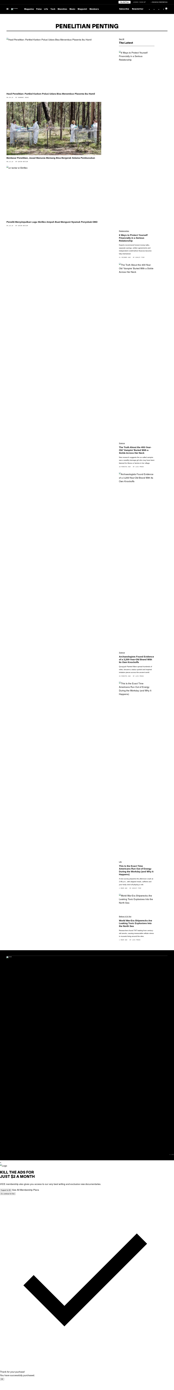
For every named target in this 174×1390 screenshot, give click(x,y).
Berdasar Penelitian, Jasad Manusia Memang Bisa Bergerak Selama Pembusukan (51, 158)
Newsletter (137, 9)
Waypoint (82, 9)
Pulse (39, 9)
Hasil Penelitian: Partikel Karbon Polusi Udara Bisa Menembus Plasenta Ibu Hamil (51, 94)
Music (72, 9)
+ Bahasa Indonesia (159, 2)
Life (46, 9)
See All (121, 39)
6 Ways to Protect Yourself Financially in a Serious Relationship (133, 238)
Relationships (124, 231)
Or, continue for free (8, 1194)
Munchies (62, 9)
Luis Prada (139, 466)
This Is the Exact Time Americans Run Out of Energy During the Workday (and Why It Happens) (136, 870)
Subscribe (124, 9)
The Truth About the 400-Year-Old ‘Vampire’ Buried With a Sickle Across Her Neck (135, 450)
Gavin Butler (23, 161)
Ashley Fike (140, 257)
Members (94, 9)
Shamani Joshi (23, 97)
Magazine (29, 9)
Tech (52, 9)
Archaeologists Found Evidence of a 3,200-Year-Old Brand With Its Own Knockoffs (136, 659)
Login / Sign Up (139, 2)
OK (2, 1379)
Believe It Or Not (125, 916)
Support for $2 (6, 1190)
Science (122, 443)
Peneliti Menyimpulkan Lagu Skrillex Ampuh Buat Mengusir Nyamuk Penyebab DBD (52, 222)
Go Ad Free (124, 2)
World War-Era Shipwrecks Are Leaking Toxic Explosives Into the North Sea (135, 923)
